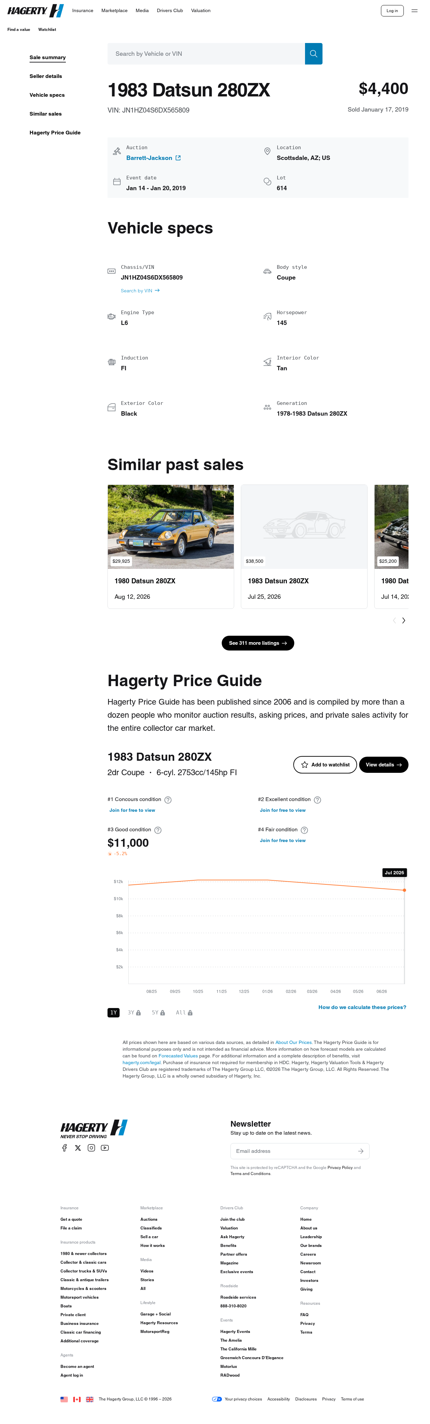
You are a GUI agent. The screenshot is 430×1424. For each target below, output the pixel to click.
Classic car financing (80, 1332)
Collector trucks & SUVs (83, 1271)
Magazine (229, 1263)
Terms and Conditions (250, 1173)
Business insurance (79, 1323)
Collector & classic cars (83, 1262)
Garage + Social (155, 1314)
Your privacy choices (243, 1399)
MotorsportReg (154, 1331)
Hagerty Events (235, 1331)
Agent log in (71, 1375)
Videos (147, 1271)
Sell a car (149, 1236)
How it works (152, 1245)
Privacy (307, 1323)
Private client (73, 1314)
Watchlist (47, 29)
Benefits (228, 1245)
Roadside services (238, 1297)
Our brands (311, 1245)
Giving (306, 1289)
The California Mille (238, 1349)
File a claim (71, 1228)
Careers (308, 1254)
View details (380, 764)
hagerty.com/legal (142, 1062)
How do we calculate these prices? (362, 1007)
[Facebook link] (64, 1148)
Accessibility (278, 1399)
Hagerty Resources (159, 1323)
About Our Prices (293, 1042)
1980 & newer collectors (83, 1253)
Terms (306, 1332)
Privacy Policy (340, 1167)
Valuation (229, 1228)
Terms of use (352, 1399)
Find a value (18, 29)
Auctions (149, 1219)
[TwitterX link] (78, 1148)
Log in (392, 10)
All (142, 1288)
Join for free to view (132, 810)
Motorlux (228, 1366)
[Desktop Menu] (414, 11)
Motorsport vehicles (79, 1297)
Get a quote (71, 1219)
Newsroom (310, 1263)
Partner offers (233, 1254)
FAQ (304, 1314)
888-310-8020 (233, 1306)
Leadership (311, 1236)
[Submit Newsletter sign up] (361, 1151)
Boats (66, 1306)
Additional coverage (79, 1341)
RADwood (230, 1375)
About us (308, 1228)
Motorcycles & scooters (83, 1288)
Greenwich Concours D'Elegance (252, 1357)
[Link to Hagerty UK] (89, 1399)
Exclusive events (236, 1271)
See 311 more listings (254, 643)
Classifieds (151, 1228)
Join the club (232, 1219)
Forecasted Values (178, 1055)
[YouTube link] (105, 1148)
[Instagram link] (91, 1148)
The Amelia (231, 1340)
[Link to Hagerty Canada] (77, 1399)
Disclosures (306, 1399)
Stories (147, 1280)
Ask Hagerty (232, 1236)
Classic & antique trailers (84, 1280)
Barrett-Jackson (149, 158)
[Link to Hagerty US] (64, 1399)
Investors (309, 1280)
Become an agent (77, 1366)
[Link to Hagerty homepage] (94, 1129)
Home (306, 1219)
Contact (307, 1271)
